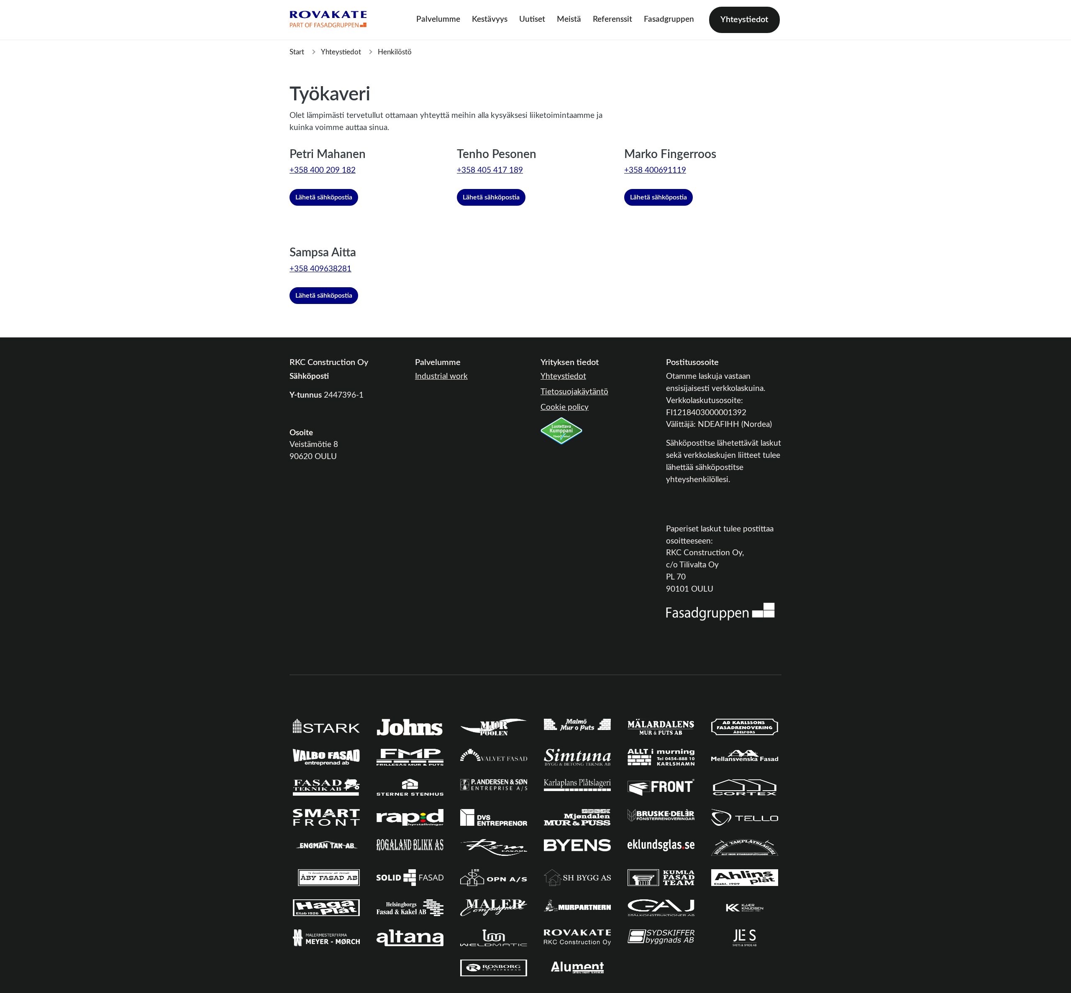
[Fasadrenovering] (720, 611)
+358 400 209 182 (323, 170)
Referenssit (612, 19)
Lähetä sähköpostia (323, 197)
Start (297, 52)
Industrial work (441, 376)
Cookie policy (565, 407)
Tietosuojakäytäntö (574, 392)
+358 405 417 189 (490, 170)
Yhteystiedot (744, 19)
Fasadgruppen (669, 19)
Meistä (569, 19)
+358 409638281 (320, 269)
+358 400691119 (655, 170)
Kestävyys (489, 19)
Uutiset (532, 19)
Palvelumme (438, 19)
